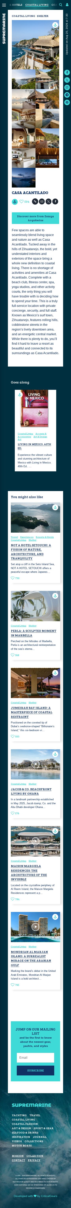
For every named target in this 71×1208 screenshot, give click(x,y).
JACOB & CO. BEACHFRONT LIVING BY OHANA (31, 791)
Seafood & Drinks (25, 1132)
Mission (18, 1156)
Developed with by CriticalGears (35, 1196)
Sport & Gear (43, 1128)
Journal (40, 1137)
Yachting (19, 1115)
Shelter (43, 16)
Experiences (27, 537)
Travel (14, 537)
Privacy (34, 1160)
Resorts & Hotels (45, 537)
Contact (18, 1160)
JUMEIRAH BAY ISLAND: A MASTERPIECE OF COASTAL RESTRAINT (31, 712)
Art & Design (40, 436)
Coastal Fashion (25, 1124)
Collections (34, 1141)
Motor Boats (22, 1145)
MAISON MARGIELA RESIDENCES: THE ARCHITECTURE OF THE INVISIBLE (29, 872)
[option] (35, 430)
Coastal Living (37, 4)
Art (19, 439)
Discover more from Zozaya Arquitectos (35, 218)
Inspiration (21, 1137)
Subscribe (35, 1070)
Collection (34, 1156)
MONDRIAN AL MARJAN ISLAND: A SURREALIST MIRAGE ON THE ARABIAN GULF (31, 958)
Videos (17, 1141)
